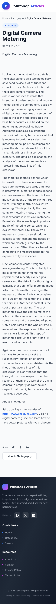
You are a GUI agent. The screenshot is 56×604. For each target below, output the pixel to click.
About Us (10, 559)
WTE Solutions (19, 595)
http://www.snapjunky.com (19, 413)
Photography (10, 25)
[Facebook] (17, 515)
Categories (11, 537)
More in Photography (19, 456)
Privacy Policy (13, 569)
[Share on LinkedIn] (27, 447)
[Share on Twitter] (13, 447)
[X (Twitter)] (26, 515)
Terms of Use (12, 575)
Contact (9, 564)
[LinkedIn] (34, 515)
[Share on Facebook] (20, 447)
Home (8, 532)
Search (9, 543)
